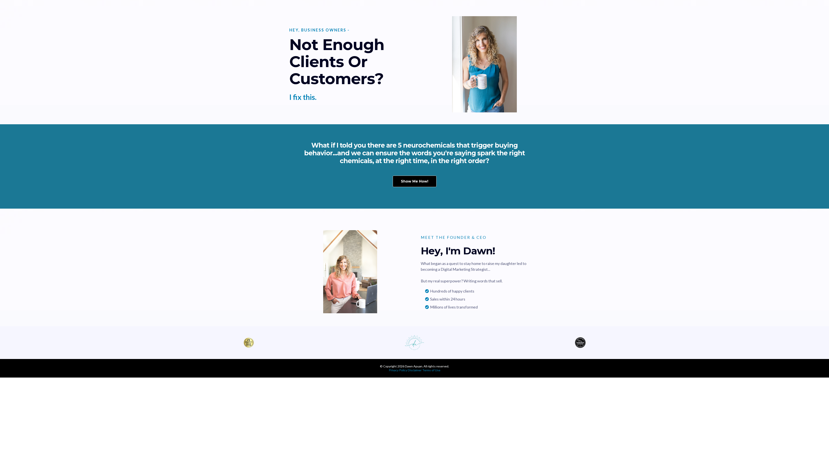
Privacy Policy (398, 370)
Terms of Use (431, 370)
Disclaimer (415, 370)
